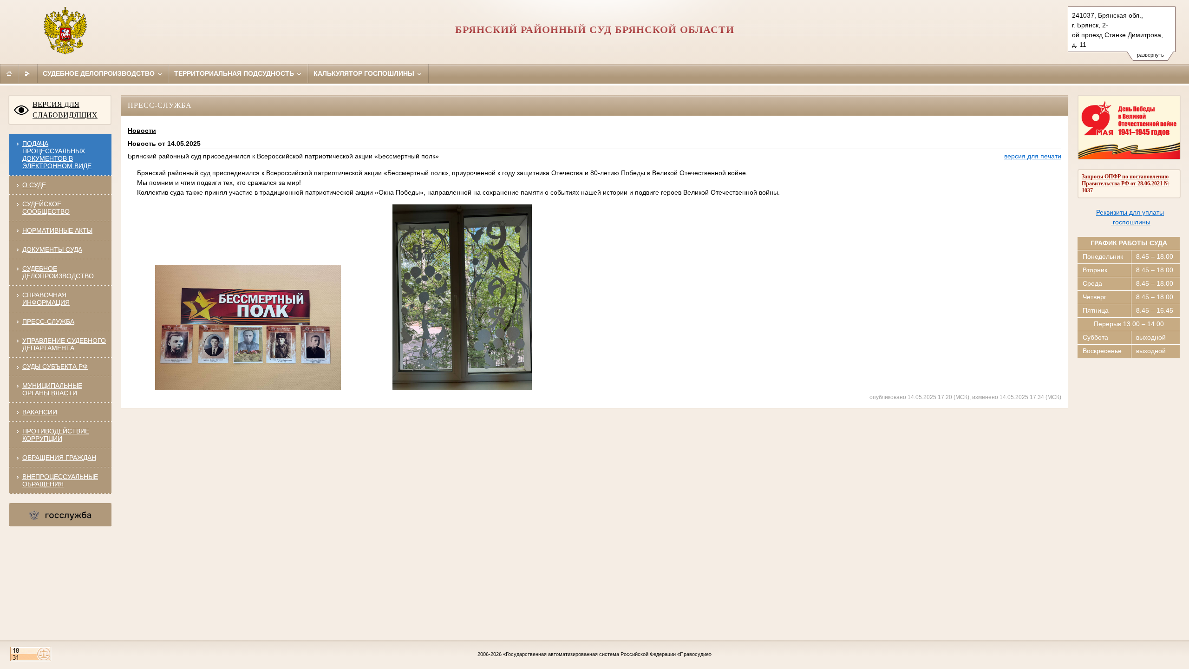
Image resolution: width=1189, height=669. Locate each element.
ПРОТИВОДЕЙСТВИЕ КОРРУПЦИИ (55, 434)
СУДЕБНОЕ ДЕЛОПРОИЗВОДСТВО (58, 272)
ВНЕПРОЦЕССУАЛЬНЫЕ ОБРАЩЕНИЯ (60, 480)
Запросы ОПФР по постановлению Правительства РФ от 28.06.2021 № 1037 (1125, 183)
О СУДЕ (34, 185)
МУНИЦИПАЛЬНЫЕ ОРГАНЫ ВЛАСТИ (52, 389)
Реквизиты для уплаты (1130, 212)
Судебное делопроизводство (100, 73)
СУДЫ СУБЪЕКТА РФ (55, 366)
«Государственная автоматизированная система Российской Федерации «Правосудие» (607, 654)
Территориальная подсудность (235, 73)
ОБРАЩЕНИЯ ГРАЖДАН (59, 457)
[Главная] (9, 73)
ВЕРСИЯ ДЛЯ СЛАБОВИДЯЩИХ (65, 109)
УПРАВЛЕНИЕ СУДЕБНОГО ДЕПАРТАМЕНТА (64, 344)
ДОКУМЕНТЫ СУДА (52, 249)
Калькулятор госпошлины (365, 73)
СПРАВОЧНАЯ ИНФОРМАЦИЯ (46, 298)
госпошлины (1130, 222)
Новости (142, 130)
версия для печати (1032, 156)
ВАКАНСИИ (39, 412)
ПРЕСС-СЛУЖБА (48, 321)
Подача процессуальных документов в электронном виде (56, 155)
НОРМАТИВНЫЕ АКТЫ (57, 230)
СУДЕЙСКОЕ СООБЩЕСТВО (46, 207)
